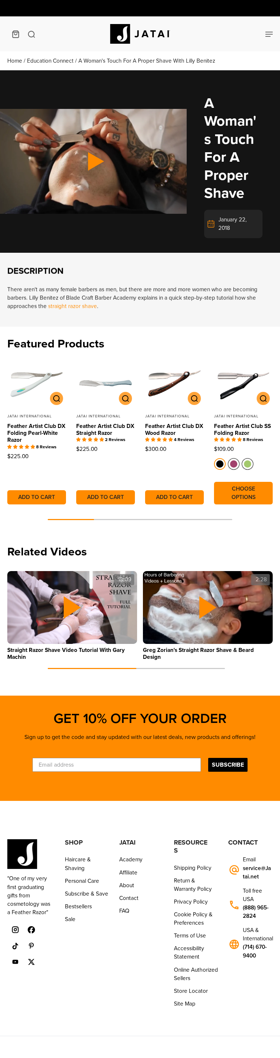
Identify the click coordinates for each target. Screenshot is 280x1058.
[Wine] (234, 464)
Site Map (184, 1003)
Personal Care (82, 881)
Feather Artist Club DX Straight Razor (105, 429)
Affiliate (128, 872)
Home (15, 61)
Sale (70, 919)
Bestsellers (78, 906)
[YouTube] (15, 962)
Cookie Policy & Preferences (193, 918)
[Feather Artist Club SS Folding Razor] (243, 383)
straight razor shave (72, 306)
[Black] (220, 464)
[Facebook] (31, 930)
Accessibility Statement (189, 952)
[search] (31, 34)
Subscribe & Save (86, 893)
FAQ (124, 911)
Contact (129, 898)
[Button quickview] (56, 398)
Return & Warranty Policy (193, 884)
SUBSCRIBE (228, 764)
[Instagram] (15, 930)
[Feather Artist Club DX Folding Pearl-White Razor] (36, 383)
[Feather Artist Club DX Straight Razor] (105, 383)
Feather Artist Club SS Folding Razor (242, 429)
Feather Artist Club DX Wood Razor (174, 429)
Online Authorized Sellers (196, 974)
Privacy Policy (191, 901)
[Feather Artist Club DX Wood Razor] (174, 383)
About (126, 885)
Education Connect (51, 61)
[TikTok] (15, 946)
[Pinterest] (31, 946)
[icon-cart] (15, 34)
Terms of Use (190, 935)
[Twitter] (31, 962)
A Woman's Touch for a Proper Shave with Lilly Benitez (146, 61)
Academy (131, 859)
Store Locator (191, 991)
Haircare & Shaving (78, 863)
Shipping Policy (192, 868)
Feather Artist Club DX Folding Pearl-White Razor (36, 433)
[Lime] (247, 464)
